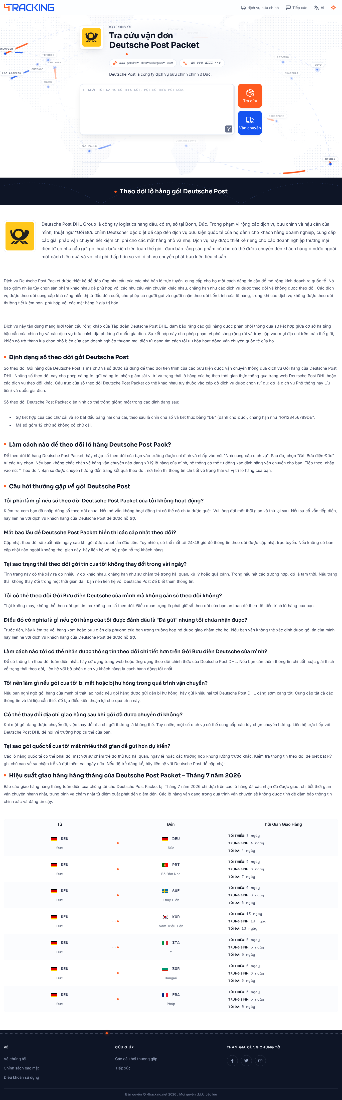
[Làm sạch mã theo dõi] (228, 128)
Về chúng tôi (15, 1058)
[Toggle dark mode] (333, 8)
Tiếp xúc (123, 1068)
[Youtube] (260, 1060)
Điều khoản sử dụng (21, 1077)
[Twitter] (246, 1060)
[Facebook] (232, 1060)
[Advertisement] (171, 151)
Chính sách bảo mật (21, 1068)
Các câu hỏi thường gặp (136, 1058)
